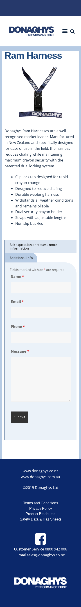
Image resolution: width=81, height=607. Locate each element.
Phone (18, 326)
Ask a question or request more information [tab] (33, 246)
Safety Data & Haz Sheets (40, 519)
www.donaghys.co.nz (40, 470)
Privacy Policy (40, 508)
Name (17, 276)
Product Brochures (40, 514)
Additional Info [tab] (21, 257)
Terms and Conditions (40, 503)
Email (17, 301)
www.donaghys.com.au (40, 476)
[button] (65, 31)
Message (20, 351)
